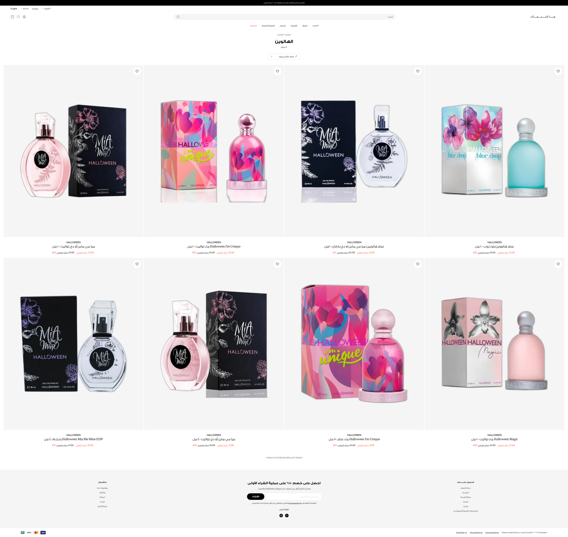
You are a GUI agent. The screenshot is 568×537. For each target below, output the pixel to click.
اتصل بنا (465, 492)
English (14, 8)
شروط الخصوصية (295, 503)
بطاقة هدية (466, 497)
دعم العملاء (465, 488)
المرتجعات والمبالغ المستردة (465, 511)
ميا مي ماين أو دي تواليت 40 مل (214, 439)
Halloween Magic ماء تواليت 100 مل (494, 439)
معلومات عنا (102, 488)
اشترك (255, 496)
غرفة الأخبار (102, 506)
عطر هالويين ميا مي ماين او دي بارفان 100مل (354, 246)
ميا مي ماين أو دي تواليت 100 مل (73, 246)
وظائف (102, 492)
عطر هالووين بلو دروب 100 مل (494, 246)
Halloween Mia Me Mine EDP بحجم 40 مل (73, 439)
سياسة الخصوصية (492, 532)
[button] (12, 17)
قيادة (102, 502)
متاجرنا (35, 9)
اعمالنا (102, 497)
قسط (465, 502)
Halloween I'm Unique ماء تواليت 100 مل (214, 246)
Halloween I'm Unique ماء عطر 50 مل (354, 439)
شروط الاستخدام (476, 532)
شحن (465, 506)
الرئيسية (287, 35)
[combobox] (284, 17)
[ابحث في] (178, 17)
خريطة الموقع (461, 532)
